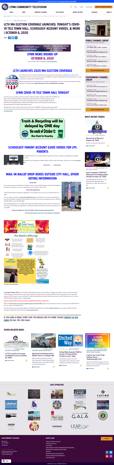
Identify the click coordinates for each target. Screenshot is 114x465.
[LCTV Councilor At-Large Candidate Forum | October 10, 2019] (16, 340)
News (23, 12)
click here (14, 454)
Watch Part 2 (57, 165)
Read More (37, 367)
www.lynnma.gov (54, 308)
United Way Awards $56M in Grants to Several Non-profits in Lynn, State (70, 354)
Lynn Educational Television (53, 441)
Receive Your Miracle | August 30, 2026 (94, 139)
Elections (20, 20)
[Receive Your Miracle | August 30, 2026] (97, 126)
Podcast (97, 135)
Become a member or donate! (103, 6)
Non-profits (75, 349)
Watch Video (91, 145)
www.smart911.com (32, 310)
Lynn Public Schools (51, 443)
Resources (94, 12)
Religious (102, 135)
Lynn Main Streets (50, 457)
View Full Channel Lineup (97, 70)
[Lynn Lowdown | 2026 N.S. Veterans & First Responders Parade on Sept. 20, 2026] (97, 159)
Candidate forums (19, 349)
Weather (40, 350)
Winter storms (47, 350)
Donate (107, 438)
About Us (109, 12)
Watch (11, 12)
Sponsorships (89, 7)
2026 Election (60, 12)
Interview (101, 168)
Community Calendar (40, 12)
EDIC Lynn (48, 451)
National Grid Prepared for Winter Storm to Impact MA (43, 355)
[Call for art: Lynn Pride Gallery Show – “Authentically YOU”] (97, 340)
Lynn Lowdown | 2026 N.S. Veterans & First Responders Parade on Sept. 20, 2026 (97, 174)
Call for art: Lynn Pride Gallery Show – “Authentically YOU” (95, 357)
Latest (75, 7)
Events (97, 168)
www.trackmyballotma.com (27, 197)
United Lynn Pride (95, 352)
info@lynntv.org (5, 446)
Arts (95, 349)
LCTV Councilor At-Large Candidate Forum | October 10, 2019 (16, 356)
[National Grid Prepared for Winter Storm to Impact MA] (43, 340)
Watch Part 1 (46, 165)
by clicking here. (52, 61)
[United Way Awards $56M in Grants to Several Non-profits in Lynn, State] (70, 340)
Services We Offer (78, 12)
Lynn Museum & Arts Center (93, 350)
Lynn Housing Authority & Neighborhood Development (60, 447)
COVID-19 (15, 20)
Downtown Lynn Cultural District (55, 453)
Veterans (94, 169)
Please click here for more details (67, 1)
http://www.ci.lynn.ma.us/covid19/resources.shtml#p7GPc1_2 (27, 303)
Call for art (99, 349)
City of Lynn (49, 445)
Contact (81, 7)
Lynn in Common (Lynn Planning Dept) (55, 455)
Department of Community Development (56, 449)
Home (5, 16)
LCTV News (13, 350)
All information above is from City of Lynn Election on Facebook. (42, 213)
